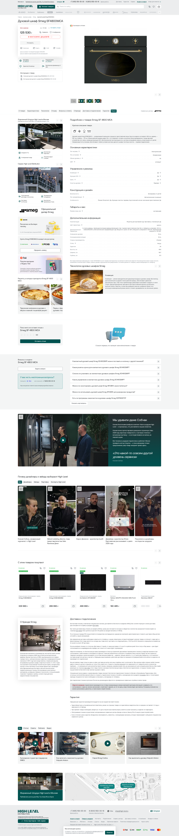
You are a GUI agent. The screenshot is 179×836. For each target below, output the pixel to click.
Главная (20, 17)
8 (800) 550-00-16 (92, 2)
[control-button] (159, 94)
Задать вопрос (40, 369)
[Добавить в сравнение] (41, 568)
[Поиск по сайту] (100, 6)
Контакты (98, 819)
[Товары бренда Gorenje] (106, 12)
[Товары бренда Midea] (125, 12)
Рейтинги (41, 728)
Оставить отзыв (40, 341)
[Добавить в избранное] (44, 568)
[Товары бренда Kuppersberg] (153, 12)
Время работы (105, 1)
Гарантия (126, 2)
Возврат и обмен (153, 819)
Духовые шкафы (27, 17)
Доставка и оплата (130, 819)
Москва (20, 2)
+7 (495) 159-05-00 (77, 2)
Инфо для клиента (153, 2)
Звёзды (36, 482)
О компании (142, 819)
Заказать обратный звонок (96, 813)
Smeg (34, 17)
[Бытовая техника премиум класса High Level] (25, 7)
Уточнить (30, 43)
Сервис (133, 2)
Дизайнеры (27, 482)
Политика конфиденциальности (129, 821)
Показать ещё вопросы (79, 403)
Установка (142, 675)
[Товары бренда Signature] (69, 12)
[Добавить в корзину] (42, 606)
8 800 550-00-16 (44, 828)
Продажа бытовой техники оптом (80, 824)
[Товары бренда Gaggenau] (59, 12)
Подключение (107, 819)
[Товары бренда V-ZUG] (78, 12)
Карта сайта (145, 821)
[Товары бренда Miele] (50, 12)
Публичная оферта (112, 821)
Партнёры (45, 482)
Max (30, 381)
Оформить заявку (40, 250)
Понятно (110, 832)
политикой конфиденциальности (94, 831)
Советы (33, 728)
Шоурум (59, 2)
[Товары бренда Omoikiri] (87, 12)
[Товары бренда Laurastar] (97, 12)
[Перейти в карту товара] (32, 582)
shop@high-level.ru (121, 811)
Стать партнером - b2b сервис (35, 821)
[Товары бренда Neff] (115, 12)
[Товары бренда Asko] (22, 12)
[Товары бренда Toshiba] (134, 12)
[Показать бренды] (159, 12)
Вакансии (73, 821)
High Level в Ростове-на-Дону (103, 824)
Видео (49, 728)
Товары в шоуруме (87, 819)
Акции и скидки (141, 2)
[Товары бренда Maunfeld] (143, 12)
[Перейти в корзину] (159, 6)
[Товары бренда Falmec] (41, 12)
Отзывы (90, 821)
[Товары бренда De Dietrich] (31, 12)
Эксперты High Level (58, 482)
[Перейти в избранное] (154, 7)
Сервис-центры (118, 819)
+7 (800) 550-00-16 (49, 381)
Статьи (25, 728)
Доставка (119, 2)
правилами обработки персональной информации (79, 833)
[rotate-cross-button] (158, 361)
